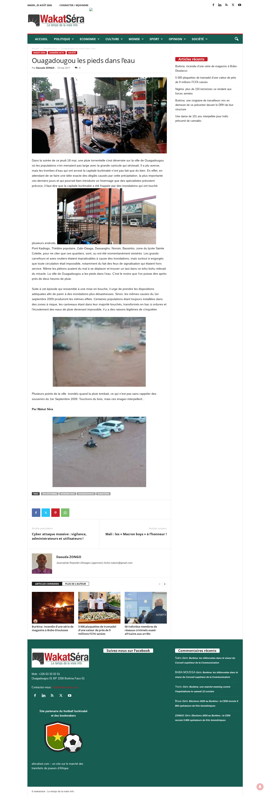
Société (198, 39)
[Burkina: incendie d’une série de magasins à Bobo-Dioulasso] (53, 608)
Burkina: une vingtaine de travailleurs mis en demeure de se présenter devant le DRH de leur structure (204, 105)
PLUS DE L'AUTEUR (75, 583)
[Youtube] (239, 5)
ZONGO (179, 715)
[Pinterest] (55, 512)
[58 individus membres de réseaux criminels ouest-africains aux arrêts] (146, 608)
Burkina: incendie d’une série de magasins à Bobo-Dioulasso (52, 628)
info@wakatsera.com (65, 687)
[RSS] (226, 5)
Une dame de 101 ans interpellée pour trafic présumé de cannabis (201, 118)
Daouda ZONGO (45, 67)
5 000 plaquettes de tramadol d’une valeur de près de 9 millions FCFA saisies (97, 630)
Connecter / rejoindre (73, 5)
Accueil (41, 39)
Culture (112, 39)
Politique (62, 39)
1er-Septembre (49, 493)
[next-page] (165, 584)
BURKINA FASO (68, 493)
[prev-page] (160, 584)
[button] (236, 39)
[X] (233, 5)
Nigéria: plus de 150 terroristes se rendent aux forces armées (203, 91)
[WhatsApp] (65, 512)
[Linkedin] (220, 5)
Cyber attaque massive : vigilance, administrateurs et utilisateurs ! (59, 536)
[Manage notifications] (260, 786)
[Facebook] (213, 5)
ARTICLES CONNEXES (47, 583)
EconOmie (88, 39)
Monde (134, 39)
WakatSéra (103, 493)
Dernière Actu (50, 48)
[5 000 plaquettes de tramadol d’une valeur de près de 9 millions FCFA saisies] (99, 608)
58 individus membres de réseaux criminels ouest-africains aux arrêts (141, 630)
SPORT (154, 39)
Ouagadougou (86, 493)
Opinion (175, 39)
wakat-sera (39, 52)
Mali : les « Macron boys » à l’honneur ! (136, 534)
